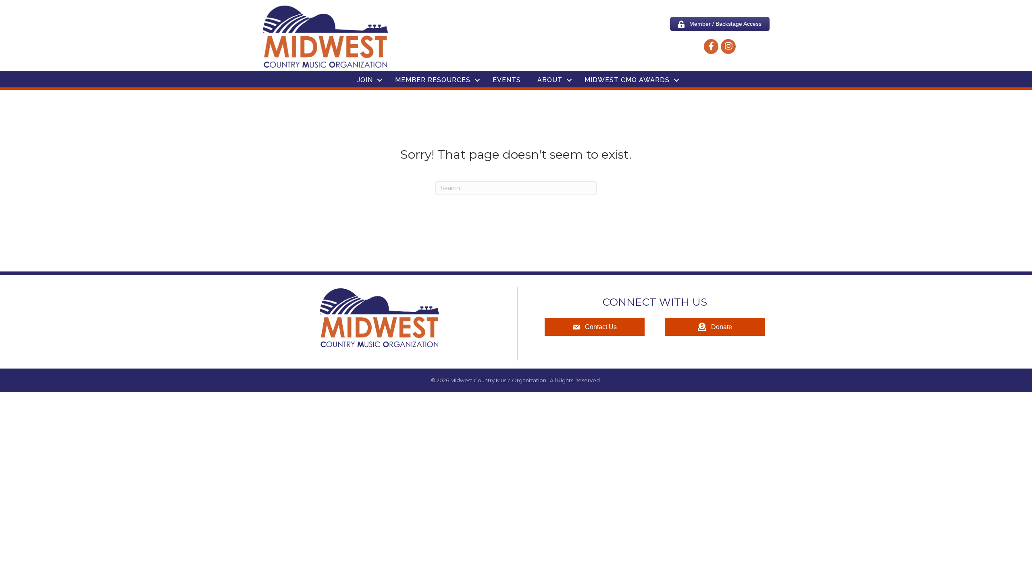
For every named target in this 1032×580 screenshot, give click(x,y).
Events (507, 80)
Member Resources (432, 80)
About (549, 80)
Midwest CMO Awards (627, 80)
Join (365, 80)
